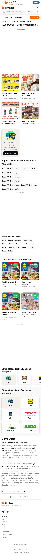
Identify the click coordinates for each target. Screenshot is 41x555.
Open (36, 3)
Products (4, 527)
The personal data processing (20, 552)
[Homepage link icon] (11, 497)
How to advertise (7, 535)
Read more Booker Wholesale (14, 492)
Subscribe (35, 17)
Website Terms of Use (20, 549)
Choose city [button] (35, 12)
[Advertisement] (20, 51)
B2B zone (4, 537)
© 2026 (20, 544)
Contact (4, 522)
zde (15, 468)
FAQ (2, 519)
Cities (3, 524)
